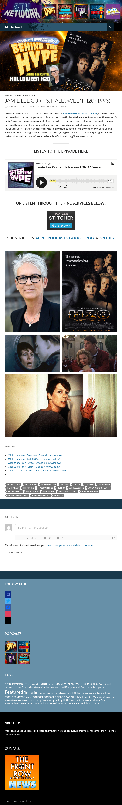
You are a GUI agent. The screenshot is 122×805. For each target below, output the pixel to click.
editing (77, 484)
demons (50, 687)
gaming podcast (46, 692)
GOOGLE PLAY (81, 238)
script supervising (40, 495)
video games (47, 703)
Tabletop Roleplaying (43, 700)
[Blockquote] (45, 538)
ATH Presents (31, 484)
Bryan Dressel (105, 684)
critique (17, 687)
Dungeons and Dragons (77, 687)
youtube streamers (89, 703)
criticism (65, 484)
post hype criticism (68, 492)
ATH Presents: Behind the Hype (20, 95)
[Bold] (18, 538)
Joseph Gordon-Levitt (99, 488)
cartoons (8, 687)
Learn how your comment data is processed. (71, 545)
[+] (62, 537)
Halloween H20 (46, 488)
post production (90, 492)
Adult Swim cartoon (33, 684)
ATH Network (14, 27)
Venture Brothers (11, 703)
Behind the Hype (48, 484)
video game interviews (29, 703)
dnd (63, 687)
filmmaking (28, 488)
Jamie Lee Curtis (76, 488)
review (96, 697)
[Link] (54, 538)
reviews (8, 700)
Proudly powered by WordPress (18, 801)
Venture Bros (99, 700)
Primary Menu (118, 27)
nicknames (27, 697)
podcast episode (54, 697)
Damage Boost (29, 687)
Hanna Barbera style (63, 693)
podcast (38, 697)
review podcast (107, 697)
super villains (27, 700)
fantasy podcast (98, 687)
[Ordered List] (36, 538)
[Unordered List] (40, 538)
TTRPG (66, 700)
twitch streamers (84, 700)
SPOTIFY (107, 238)
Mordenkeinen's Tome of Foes (95, 692)
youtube (76, 703)
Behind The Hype (37, 107)
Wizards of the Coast (62, 703)
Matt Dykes (75, 693)
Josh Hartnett (14, 492)
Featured (89, 484)
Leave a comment (59, 107)
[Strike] (32, 538)
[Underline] (27, 538)
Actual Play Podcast (15, 683)
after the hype (50, 683)
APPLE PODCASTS (51, 238)
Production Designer (17, 495)
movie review (32, 492)
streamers (16, 700)
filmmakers (13, 488)
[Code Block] (49, 538)
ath (62, 684)
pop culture (49, 492)
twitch (73, 700)
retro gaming (86, 697)
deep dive (40, 687)
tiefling (58, 700)
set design (58, 495)
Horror (61, 488)
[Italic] (23, 538)
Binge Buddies (90, 683)
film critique (104, 484)
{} (58, 537)
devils (57, 687)
